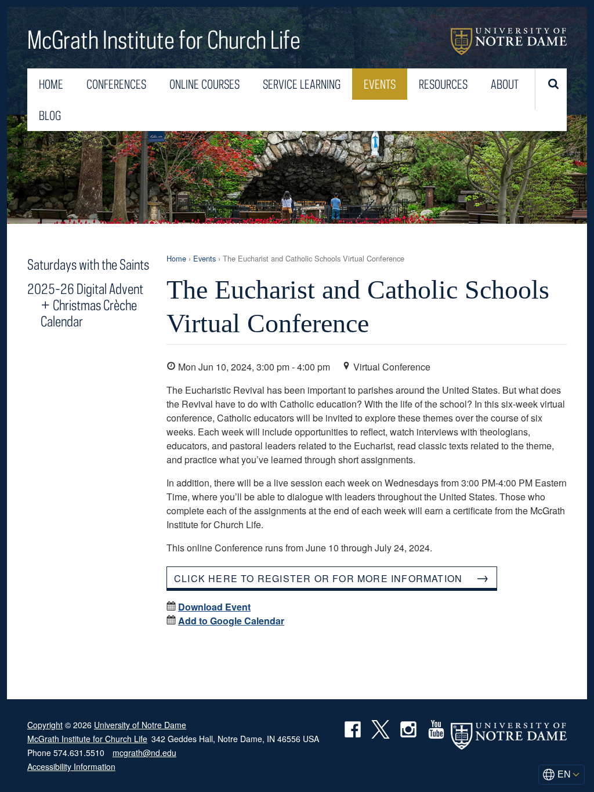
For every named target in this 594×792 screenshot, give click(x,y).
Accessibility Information (71, 766)
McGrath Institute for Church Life (163, 41)
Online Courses (204, 84)
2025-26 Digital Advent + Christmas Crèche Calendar (85, 304)
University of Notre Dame (509, 41)
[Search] (552, 89)
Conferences (116, 84)
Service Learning (302, 84)
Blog (50, 115)
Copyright (45, 725)
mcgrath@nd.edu (144, 752)
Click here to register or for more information (318, 578)
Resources (443, 84)
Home (51, 84)
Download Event (214, 606)
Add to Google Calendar (231, 620)
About (505, 84)
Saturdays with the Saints (88, 264)
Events (380, 84)
